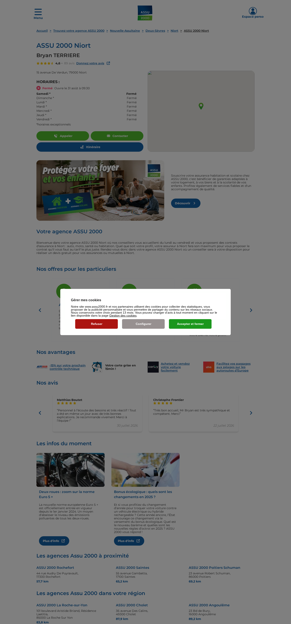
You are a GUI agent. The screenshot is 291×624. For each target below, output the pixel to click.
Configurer (143, 324)
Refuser (96, 324)
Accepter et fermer (190, 324)
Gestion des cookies (123, 315)
